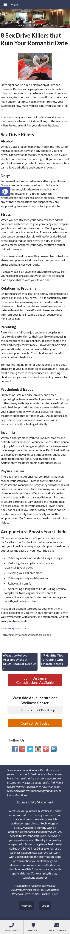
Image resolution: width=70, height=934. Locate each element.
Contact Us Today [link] (35, 723)
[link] (5, 191)
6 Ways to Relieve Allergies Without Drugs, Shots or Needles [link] (19, 662)
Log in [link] (45, 905)
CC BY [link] (25, 628)
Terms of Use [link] (31, 894)
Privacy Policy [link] (49, 894)
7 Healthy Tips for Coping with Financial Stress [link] (52, 659)
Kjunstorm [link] (16, 628)
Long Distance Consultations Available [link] (35, 680)
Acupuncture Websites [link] (28, 885)
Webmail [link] (26, 905)
